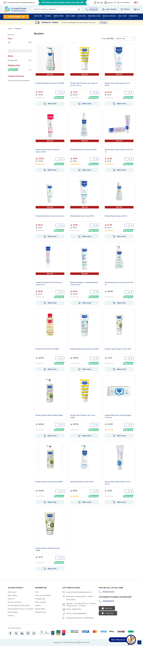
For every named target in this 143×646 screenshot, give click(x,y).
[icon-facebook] (10, 633)
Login (107, 9)
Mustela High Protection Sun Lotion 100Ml (82, 416)
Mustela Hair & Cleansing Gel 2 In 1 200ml (117, 84)
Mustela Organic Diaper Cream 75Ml (118, 349)
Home (10, 28)
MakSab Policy (40, 612)
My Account (12, 592)
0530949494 (108, 601)
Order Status (12, 595)
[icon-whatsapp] (34, 633)
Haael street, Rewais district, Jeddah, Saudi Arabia (80, 598)
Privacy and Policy (14, 602)
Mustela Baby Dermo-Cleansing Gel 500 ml (119, 284)
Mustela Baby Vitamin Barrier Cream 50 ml (119, 151)
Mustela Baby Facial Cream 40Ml (82, 216)
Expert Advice (13, 612)
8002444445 (108, 592)
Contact (38, 605)
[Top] (139, 642)
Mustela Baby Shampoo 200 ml (116, 216)
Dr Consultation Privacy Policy (19, 605)
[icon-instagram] (28, 633)
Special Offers (40, 609)
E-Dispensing (40, 599)
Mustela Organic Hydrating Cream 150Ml (48, 549)
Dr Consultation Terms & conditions (21, 609)
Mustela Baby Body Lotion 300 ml (82, 482)
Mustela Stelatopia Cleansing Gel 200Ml (84, 349)
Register (114, 9)
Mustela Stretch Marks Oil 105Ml (47, 349)
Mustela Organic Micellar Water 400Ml (49, 415)
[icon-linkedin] (22, 633)
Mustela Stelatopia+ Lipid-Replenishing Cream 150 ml (84, 284)
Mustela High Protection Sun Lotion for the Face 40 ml (84, 84)
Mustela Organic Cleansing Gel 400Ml (49, 482)
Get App (100, 2)
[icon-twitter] (16, 633)
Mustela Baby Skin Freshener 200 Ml (83, 149)
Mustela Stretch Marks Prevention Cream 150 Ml (48, 151)
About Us (11, 599)
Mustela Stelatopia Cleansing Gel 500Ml (50, 83)
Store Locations (123, 2)
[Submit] (79, 9)
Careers (110, 2)
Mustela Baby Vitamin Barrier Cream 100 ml (118, 483)
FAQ (36, 592)
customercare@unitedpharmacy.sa (21, 2)
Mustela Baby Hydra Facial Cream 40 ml (50, 216)
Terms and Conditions (43, 595)
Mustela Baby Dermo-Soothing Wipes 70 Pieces (118, 416)
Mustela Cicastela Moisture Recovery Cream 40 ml (49, 284)
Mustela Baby (20, 60)
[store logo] (15, 9)
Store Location (40, 602)
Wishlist (126, 9)
